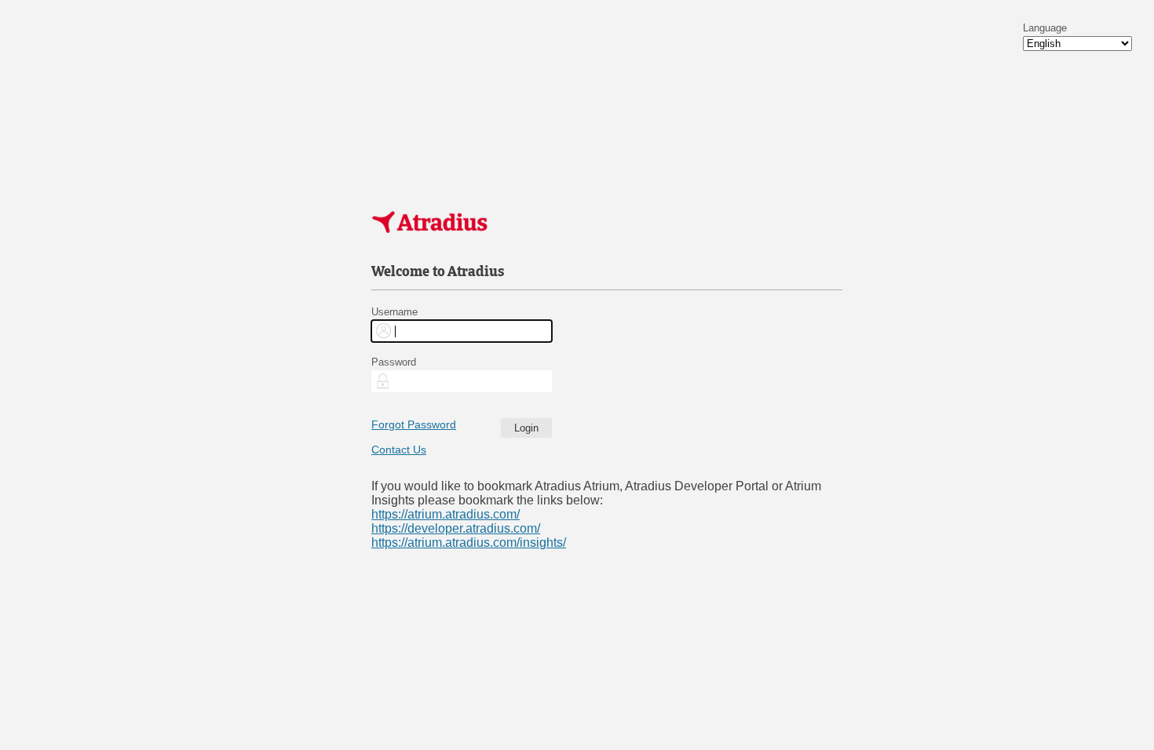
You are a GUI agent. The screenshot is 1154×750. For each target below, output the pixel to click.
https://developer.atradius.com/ (455, 528)
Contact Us (398, 449)
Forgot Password (413, 424)
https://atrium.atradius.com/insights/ (468, 542)
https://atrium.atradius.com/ (445, 514)
